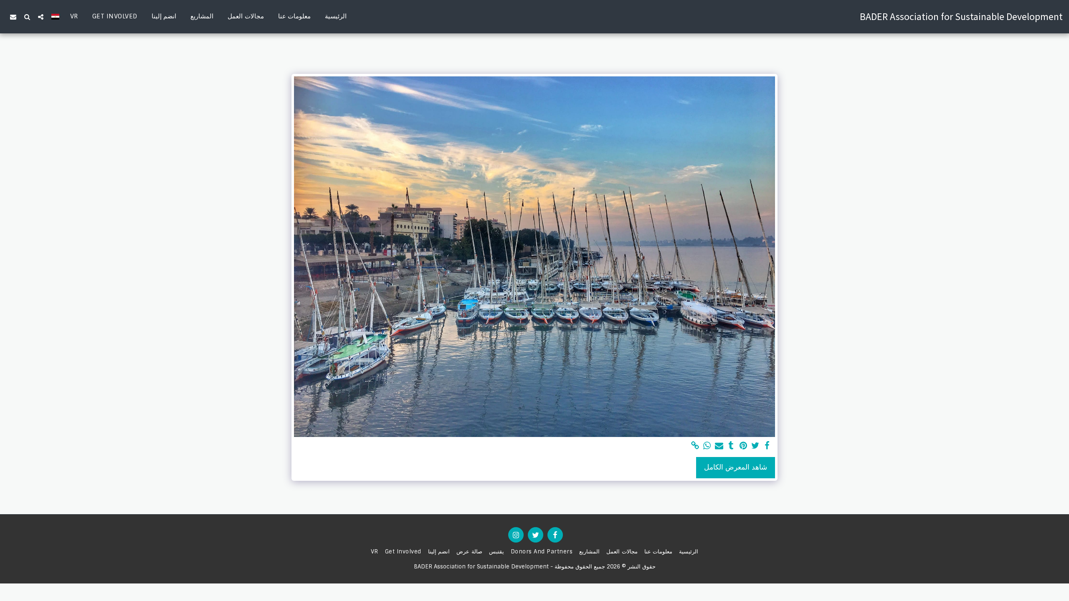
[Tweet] (755, 446)
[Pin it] (743, 446)
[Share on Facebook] (767, 446)
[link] (695, 446)
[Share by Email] (719, 446)
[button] (40, 16)
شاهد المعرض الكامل (735, 467)
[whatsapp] (707, 446)
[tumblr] (731, 446)
